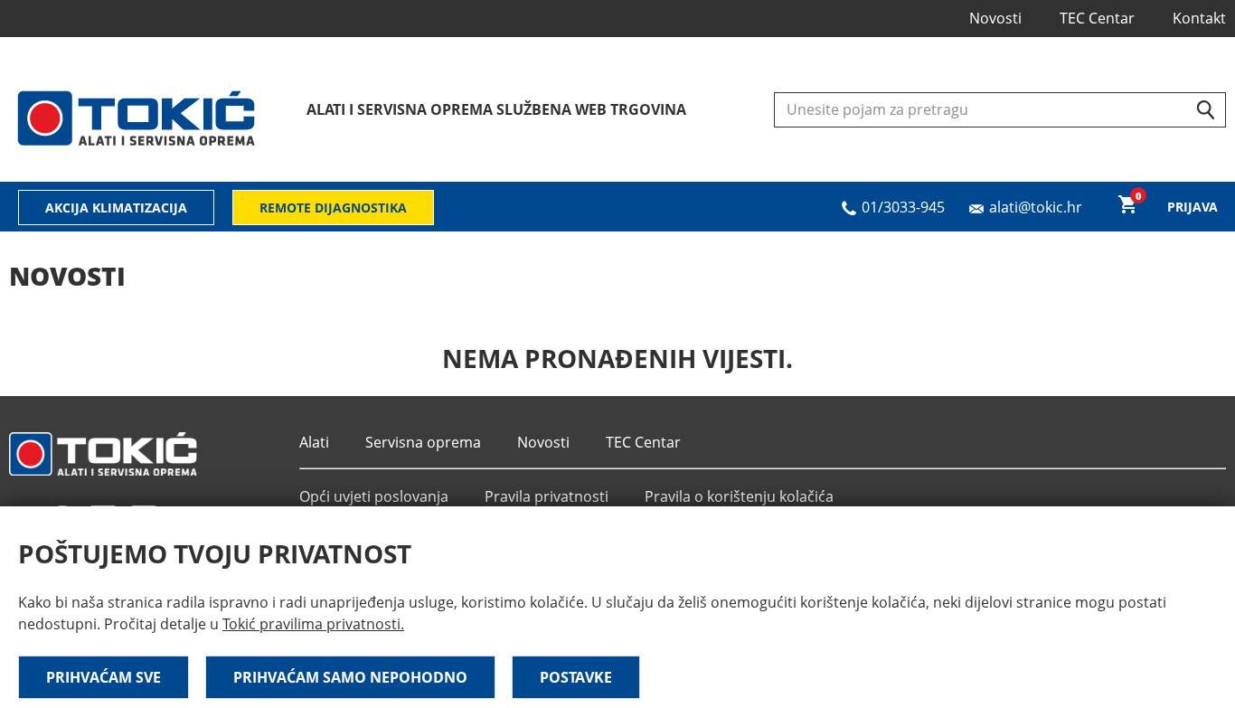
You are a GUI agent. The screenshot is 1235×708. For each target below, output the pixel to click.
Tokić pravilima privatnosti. (313, 624)
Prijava (1192, 206)
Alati (314, 442)
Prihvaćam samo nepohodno (350, 677)
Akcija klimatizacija (116, 207)
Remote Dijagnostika (333, 207)
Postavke (576, 677)
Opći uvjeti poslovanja (373, 496)
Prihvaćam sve (103, 677)
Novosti (995, 18)
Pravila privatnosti (546, 496)
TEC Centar (1097, 18)
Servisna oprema (423, 442)
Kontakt (1199, 18)
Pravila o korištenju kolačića (739, 496)
